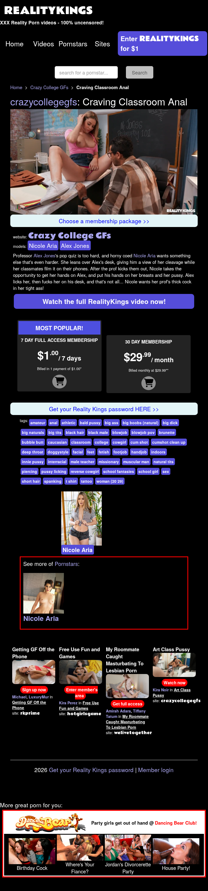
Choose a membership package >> (104, 221)
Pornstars (72, 43)
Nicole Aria (43, 245)
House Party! (176, 867)
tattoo (86, 481)
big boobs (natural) (140, 422)
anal (53, 422)
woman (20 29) (109, 481)
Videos (43, 43)
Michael (19, 696)
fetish (104, 452)
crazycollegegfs (43, 101)
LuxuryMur (39, 696)
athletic (69, 422)
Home (14, 43)
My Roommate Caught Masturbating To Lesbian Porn (125, 660)
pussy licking (53, 471)
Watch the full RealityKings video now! (104, 301)
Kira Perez (68, 702)
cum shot (139, 442)
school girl (148, 471)
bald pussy (90, 422)
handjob (139, 452)
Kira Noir (161, 689)
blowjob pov (143, 432)
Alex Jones (75, 245)
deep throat (32, 452)
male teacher (82, 461)
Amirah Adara (118, 711)
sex (165, 471)
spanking (52, 481)
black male (98, 432)
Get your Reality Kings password (91, 770)
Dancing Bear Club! (176, 822)
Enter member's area (82, 693)
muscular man (136, 461)
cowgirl (119, 442)
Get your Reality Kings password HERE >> (104, 409)
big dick (170, 422)
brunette (167, 432)
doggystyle (58, 452)
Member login (156, 770)
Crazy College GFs (49, 87)
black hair (75, 432)
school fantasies (118, 471)
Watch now (175, 683)
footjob (120, 452)
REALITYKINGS (48, 10)
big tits (54, 432)
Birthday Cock (32, 867)
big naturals (33, 432)
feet (90, 452)
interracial (57, 461)
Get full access (127, 704)
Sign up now (34, 690)
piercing (29, 471)
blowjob (119, 432)
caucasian (57, 442)
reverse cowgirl (85, 471)
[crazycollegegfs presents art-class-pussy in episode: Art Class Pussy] (174, 664)
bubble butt (33, 442)
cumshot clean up (169, 442)
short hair (31, 481)
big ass (111, 422)
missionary (109, 461)
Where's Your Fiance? (80, 868)
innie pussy (33, 461)
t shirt (71, 481)
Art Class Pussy (171, 649)
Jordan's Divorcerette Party (128, 868)
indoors (158, 452)
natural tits (164, 461)
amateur (37, 422)
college (101, 442)
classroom (80, 442)
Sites (102, 43)
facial (78, 452)
